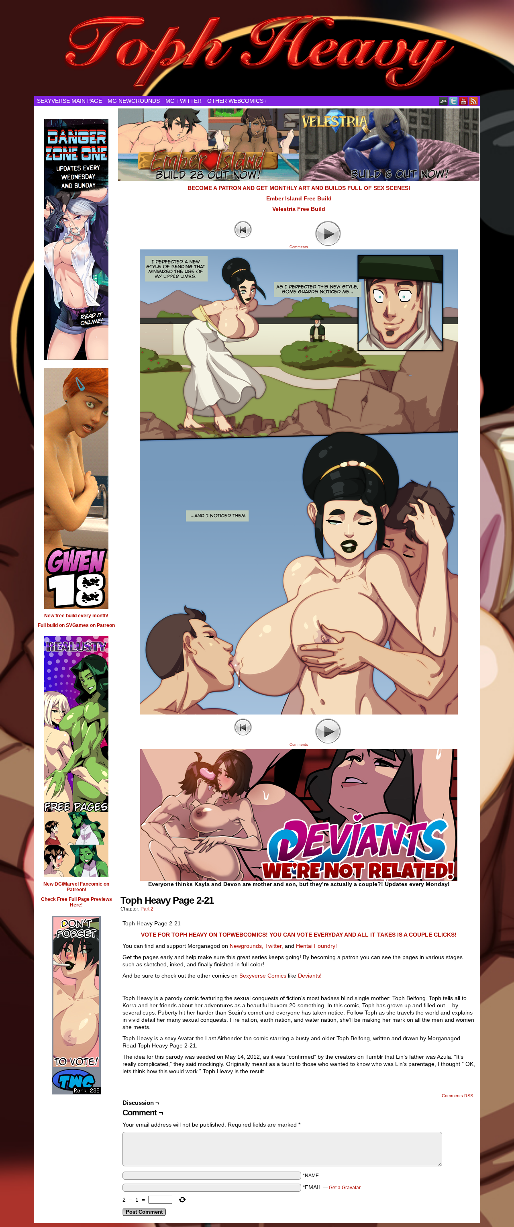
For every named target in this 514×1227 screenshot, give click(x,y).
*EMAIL (332, 1187)
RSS (474, 101)
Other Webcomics (237, 101)
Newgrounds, (246, 946)
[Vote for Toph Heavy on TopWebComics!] (76, 1081)
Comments (299, 237)
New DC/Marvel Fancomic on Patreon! (76, 886)
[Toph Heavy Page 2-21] (299, 712)
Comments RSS (457, 1095)
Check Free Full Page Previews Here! (76, 902)
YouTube (464, 101)
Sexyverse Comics (262, 975)
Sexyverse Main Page (69, 101)
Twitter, (274, 946)
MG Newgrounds (134, 101)
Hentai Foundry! (316, 946)
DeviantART (444, 101)
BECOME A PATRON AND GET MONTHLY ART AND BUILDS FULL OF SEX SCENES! (299, 188)
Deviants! (310, 975)
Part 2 (147, 909)
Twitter (454, 101)
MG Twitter (183, 101)
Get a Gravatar (345, 1187)
